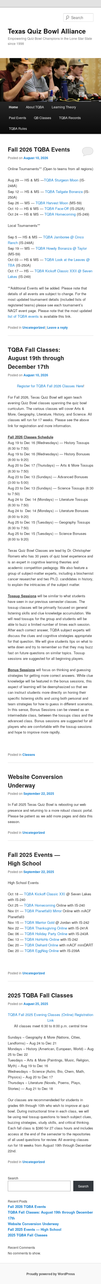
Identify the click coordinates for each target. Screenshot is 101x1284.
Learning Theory (64, 107)
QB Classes (42, 117)
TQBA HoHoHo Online (42, 939)
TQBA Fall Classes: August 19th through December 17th (36, 357)
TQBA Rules (18, 128)
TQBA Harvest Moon (52, 202)
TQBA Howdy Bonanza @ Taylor (61, 248)
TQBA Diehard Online (41, 944)
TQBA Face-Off (56, 208)
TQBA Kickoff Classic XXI (44, 893)
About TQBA (35, 107)
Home (13, 107)
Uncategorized (33, 327)
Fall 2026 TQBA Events (39, 149)
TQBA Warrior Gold (40, 922)
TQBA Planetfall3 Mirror (43, 910)
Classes (28, 754)
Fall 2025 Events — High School (34, 858)
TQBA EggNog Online (42, 950)
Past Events (17, 117)
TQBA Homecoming (60, 214)
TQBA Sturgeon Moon (61, 180)
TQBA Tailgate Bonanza (64, 191)
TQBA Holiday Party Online (46, 933)
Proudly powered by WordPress (50, 1273)
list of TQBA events (23, 316)
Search (13, 1178)
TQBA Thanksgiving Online (46, 928)
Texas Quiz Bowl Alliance (47, 30)
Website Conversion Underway (33, 1223)
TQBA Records (70, 117)
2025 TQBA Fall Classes (40, 995)
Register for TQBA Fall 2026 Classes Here (50, 385)
